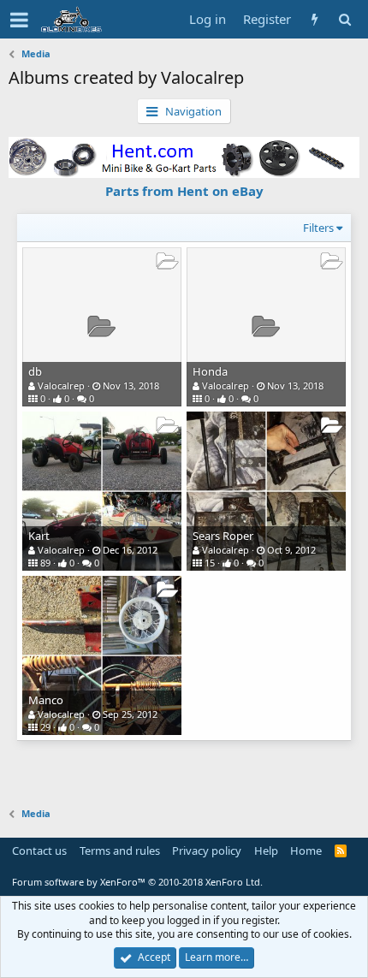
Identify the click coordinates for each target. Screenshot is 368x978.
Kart (39, 535)
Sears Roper (223, 535)
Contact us (39, 850)
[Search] (344, 19)
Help (266, 850)
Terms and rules (120, 850)
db (35, 371)
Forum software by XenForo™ (137, 881)
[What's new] (314, 19)
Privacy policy (206, 850)
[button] (19, 20)
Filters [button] (318, 227)
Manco (45, 700)
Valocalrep (61, 385)
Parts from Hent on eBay (184, 190)
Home (306, 850)
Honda (210, 371)
